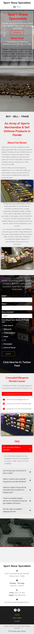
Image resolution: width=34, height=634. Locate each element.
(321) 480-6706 (20, 595)
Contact (17, 621)
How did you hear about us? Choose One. (15, 321)
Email (4, 296)
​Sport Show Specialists (17, 2)
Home (17, 615)
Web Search (8, 325)
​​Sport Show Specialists (17, 565)
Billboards (8, 329)
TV (5, 340)
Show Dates (17, 618)
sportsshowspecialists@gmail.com (17, 602)
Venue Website (9, 333)
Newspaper (8, 344)
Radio (6, 337)
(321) (16, 593)
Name (4, 304)
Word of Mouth (9, 348)
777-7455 (21, 593)
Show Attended (8, 312)
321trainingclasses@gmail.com (17, 399)
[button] (17, 32)
